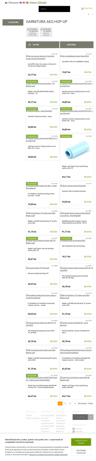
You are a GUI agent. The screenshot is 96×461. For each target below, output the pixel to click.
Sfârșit (90, 403)
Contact (29, 415)
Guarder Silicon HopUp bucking (74, 191)
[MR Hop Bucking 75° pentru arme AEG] (76, 295)
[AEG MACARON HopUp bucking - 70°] (42, 83)
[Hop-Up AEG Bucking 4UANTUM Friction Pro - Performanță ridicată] (42, 378)
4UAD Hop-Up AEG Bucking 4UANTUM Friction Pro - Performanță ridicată (42, 386)
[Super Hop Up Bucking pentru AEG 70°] (76, 138)
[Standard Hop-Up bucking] (72, 241)
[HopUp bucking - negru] (39, 111)
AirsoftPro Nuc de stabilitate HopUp (75, 61)
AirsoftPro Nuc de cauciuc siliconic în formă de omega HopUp (42, 65)
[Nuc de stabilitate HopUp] (74, 56)
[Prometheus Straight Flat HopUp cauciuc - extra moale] (76, 350)
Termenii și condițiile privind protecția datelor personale (47, 425)
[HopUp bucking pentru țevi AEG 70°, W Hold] (42, 323)
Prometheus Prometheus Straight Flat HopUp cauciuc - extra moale (76, 359)
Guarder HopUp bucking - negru (40, 116)
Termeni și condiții (45, 432)
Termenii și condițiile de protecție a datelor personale (48, 455)
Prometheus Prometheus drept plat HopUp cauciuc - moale (41, 304)
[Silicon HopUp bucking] (73, 186)
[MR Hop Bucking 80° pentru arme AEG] (42, 350)
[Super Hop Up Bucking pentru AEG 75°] (42, 241)
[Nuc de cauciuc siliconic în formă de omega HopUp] (42, 56)
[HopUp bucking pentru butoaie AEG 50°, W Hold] (76, 268)
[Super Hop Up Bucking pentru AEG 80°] (76, 378)
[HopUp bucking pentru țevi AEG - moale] (42, 186)
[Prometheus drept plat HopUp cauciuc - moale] (42, 295)
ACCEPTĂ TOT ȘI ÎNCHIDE (81, 442)
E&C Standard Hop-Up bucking (73, 246)
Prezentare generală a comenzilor (60, 426)
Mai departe (82, 403)
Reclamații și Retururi (61, 416)
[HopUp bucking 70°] (37, 268)
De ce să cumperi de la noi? (47, 416)
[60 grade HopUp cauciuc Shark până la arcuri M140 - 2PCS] (76, 213)
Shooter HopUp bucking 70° (38, 273)
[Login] (87, 8)
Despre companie (33, 418)
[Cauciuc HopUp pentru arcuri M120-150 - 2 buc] (76, 83)
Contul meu (60, 421)
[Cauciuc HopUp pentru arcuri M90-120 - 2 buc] (42, 138)
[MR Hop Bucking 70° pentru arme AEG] (42, 213)
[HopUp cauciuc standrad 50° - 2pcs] (76, 323)
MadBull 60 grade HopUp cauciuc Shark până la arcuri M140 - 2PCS (74, 222)
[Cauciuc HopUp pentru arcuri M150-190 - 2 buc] (76, 111)
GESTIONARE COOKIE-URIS (81, 452)
